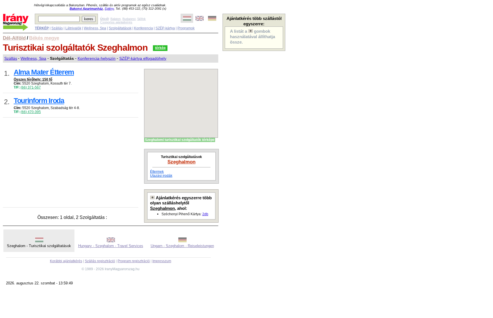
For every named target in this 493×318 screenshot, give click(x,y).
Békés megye (44, 38)
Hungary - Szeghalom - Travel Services (110, 246)
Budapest (129, 18)
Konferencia (143, 28)
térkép (160, 48)
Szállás (57, 28)
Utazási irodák (161, 176)
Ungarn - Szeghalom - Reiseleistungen (182, 246)
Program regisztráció (134, 261)
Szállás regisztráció (100, 261)
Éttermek (157, 172)
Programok (186, 28)
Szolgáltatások (120, 28)
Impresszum (161, 261)
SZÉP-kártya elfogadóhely (142, 58)
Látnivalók (73, 28)
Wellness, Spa (95, 28)
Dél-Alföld (14, 38)
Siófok (141, 18)
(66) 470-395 (31, 112)
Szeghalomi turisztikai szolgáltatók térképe (180, 140)
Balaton (115, 18)
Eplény (109, 8)
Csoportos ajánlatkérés (116, 22)
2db (205, 214)
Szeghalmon (181, 162)
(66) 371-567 (31, 87)
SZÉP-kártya (165, 28)
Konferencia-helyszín (97, 58)
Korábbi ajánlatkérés (66, 261)
